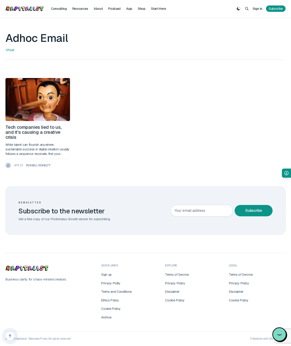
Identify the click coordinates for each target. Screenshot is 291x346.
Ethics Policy (110, 300)
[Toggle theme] (238, 9)
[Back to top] (10, 336)
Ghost (272, 339)
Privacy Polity (110, 283)
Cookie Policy (111, 309)
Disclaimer (172, 292)
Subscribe (276, 9)
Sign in (257, 9)
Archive (106, 317)
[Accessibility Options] (286, 173)
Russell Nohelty (38, 165)
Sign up (106, 275)
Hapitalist (21, 339)
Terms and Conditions (116, 292)
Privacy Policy (175, 283)
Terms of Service (177, 275)
